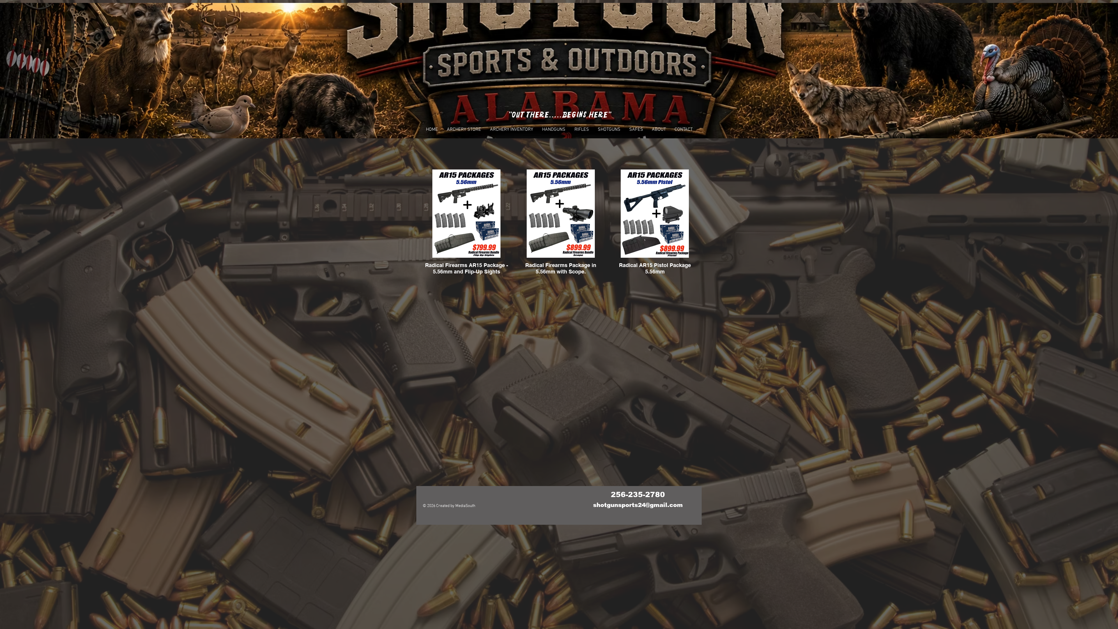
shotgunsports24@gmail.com (638, 505)
